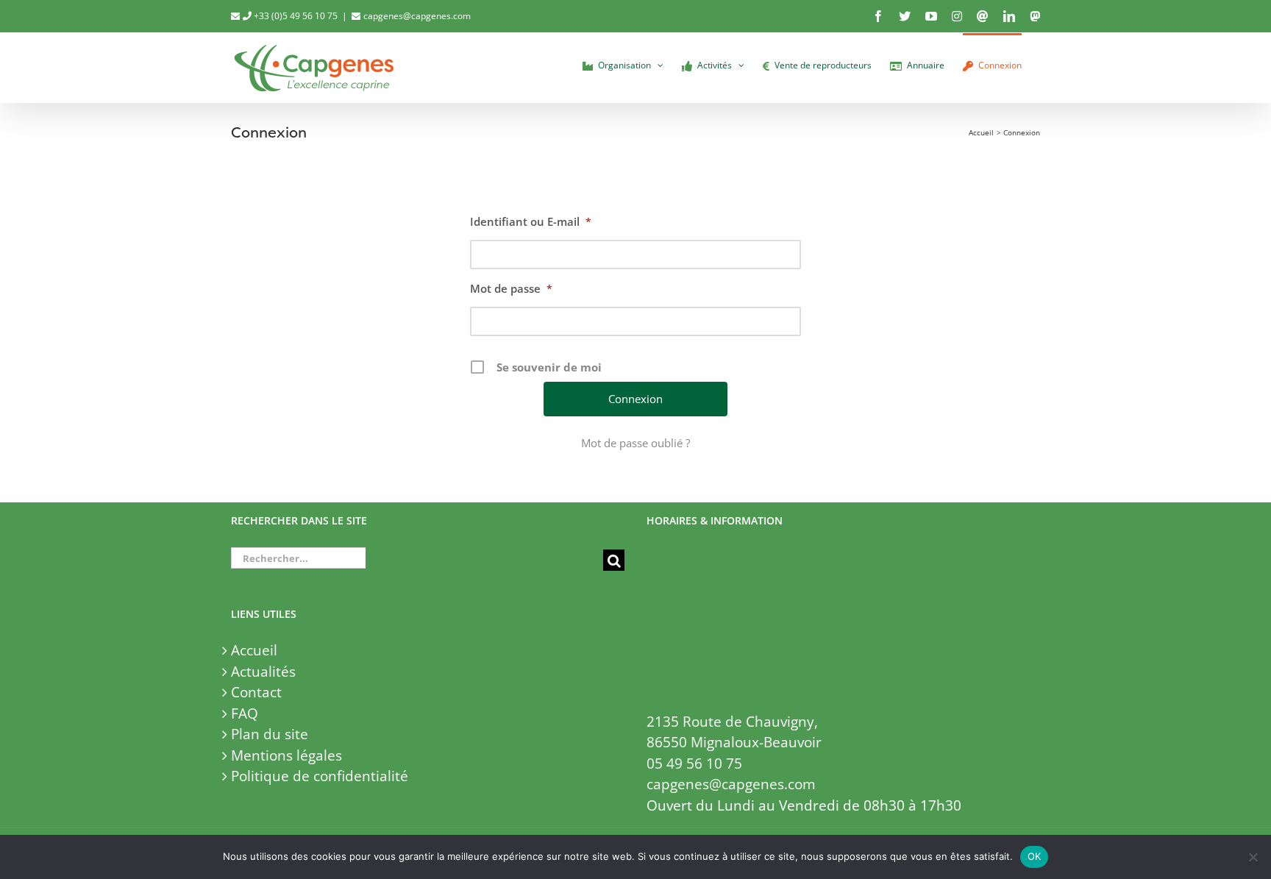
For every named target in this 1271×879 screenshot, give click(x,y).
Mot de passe (511, 288)
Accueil (254, 650)
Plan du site (269, 734)
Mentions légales (286, 755)
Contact (256, 692)
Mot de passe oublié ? (635, 442)
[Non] (1252, 857)
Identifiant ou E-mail (530, 221)
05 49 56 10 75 (694, 763)
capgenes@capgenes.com (417, 16)
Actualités (263, 671)
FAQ (244, 713)
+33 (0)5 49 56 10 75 (295, 16)
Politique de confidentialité (319, 776)
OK (1035, 856)
